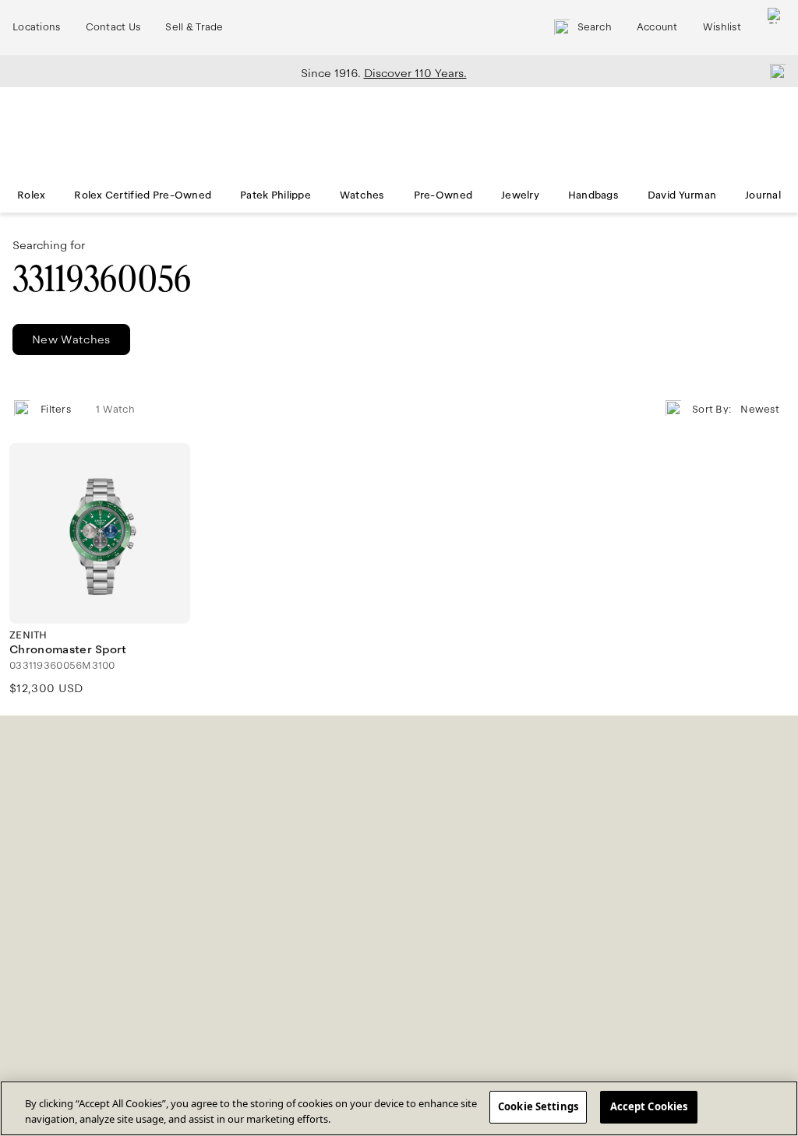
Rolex (31, 195)
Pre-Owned (443, 195)
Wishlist (722, 27)
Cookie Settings (538, 1106)
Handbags (593, 195)
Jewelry (520, 195)
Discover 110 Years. (415, 73)
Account (657, 27)
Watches (362, 195)
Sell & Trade (194, 27)
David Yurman (682, 195)
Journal (763, 195)
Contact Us (113, 27)
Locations (36, 27)
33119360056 (101, 279)
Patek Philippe (275, 195)
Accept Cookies (649, 1106)
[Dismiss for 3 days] (773, 71)
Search (594, 27)
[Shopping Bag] (775, 27)
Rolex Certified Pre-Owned (142, 195)
